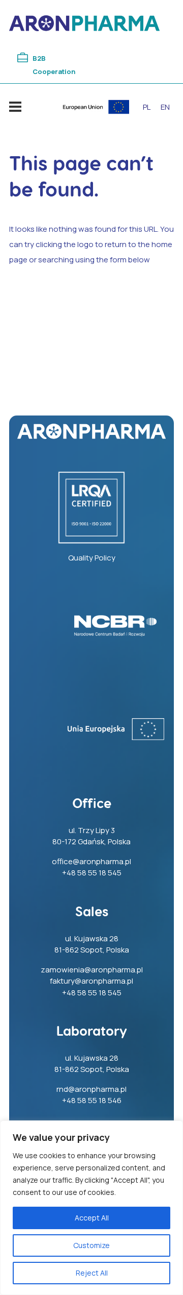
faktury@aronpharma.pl (91, 980)
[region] (91, 1207)
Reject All (92, 1273)
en (165, 107)
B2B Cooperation (54, 65)
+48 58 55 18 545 (91, 872)
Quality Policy (91, 557)
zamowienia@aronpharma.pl (92, 969)
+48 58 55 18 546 (91, 1100)
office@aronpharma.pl (91, 861)
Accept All (92, 1218)
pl (146, 107)
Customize (91, 1245)
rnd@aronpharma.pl (91, 1089)
